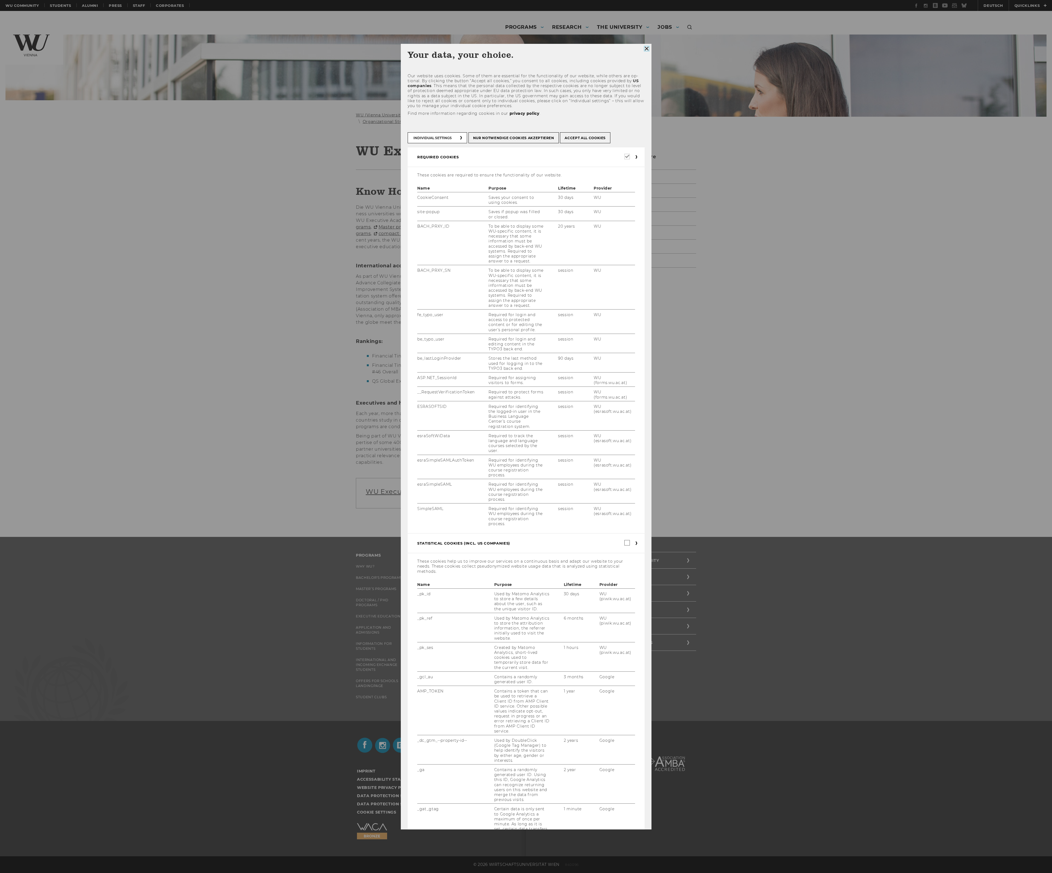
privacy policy (524, 113)
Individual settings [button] (432, 138)
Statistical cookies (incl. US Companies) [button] (463, 543)
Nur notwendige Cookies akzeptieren (513, 138)
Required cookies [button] (438, 156)
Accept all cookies (585, 138)
